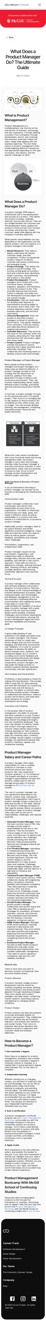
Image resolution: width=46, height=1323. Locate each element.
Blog (5, 1286)
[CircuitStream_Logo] (6, 1231)
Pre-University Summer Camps (17, 1272)
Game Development (12, 1258)
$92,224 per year (24, 785)
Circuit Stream (33, 1211)
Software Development (14, 1249)
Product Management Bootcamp (23, 1119)
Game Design (9, 1254)
